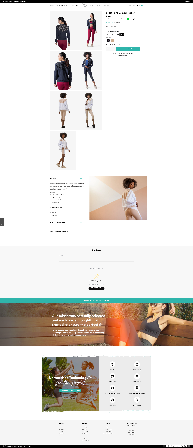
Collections (62, 5)
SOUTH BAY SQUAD (131, 425)
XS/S (108, 34)
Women (52, 5)
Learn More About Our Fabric (70, 390)
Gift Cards (84, 433)
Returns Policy (108, 429)
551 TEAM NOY (131, 432)
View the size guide (114, 31)
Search (129, 5)
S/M (113, 34)
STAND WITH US (132, 428)
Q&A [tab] (67, 255)
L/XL (122, 34)
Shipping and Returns (59, 231)
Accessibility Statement (61, 436)
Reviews (68, 5)
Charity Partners (85, 440)
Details (53, 178)
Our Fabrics (61, 427)
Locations (61, 431)
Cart (141, 5)
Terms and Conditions (108, 433)
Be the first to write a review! (96, 288)
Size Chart (84, 429)
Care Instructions (57, 222)
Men (57, 5)
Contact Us (187, 1)
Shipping (108, 427)
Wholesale (84, 436)
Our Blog (85, 427)
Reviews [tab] (61, 255)
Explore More (75, 5)
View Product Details (111, 26)
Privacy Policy (108, 431)
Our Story (61, 429)
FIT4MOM (131, 430)
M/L (118, 34)
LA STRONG (132, 434)
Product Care (85, 431)
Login (134, 5)
